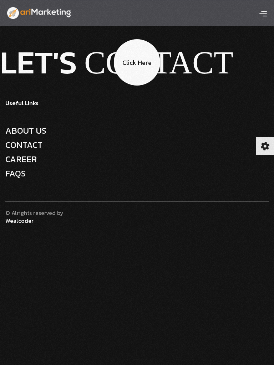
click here (137, 62)
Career (21, 159)
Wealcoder (19, 220)
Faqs (15, 173)
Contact (23, 145)
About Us (25, 131)
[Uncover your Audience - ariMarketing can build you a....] (39, 12)
